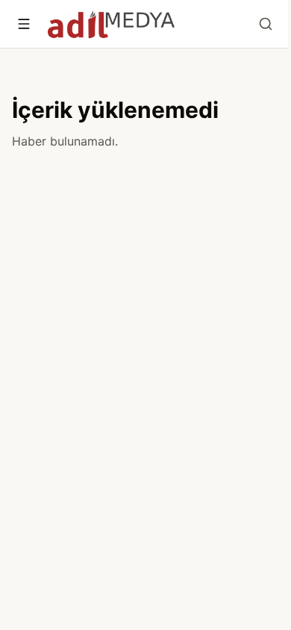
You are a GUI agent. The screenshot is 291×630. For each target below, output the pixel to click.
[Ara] (265, 23)
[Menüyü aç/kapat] (24, 24)
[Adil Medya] (111, 24)
